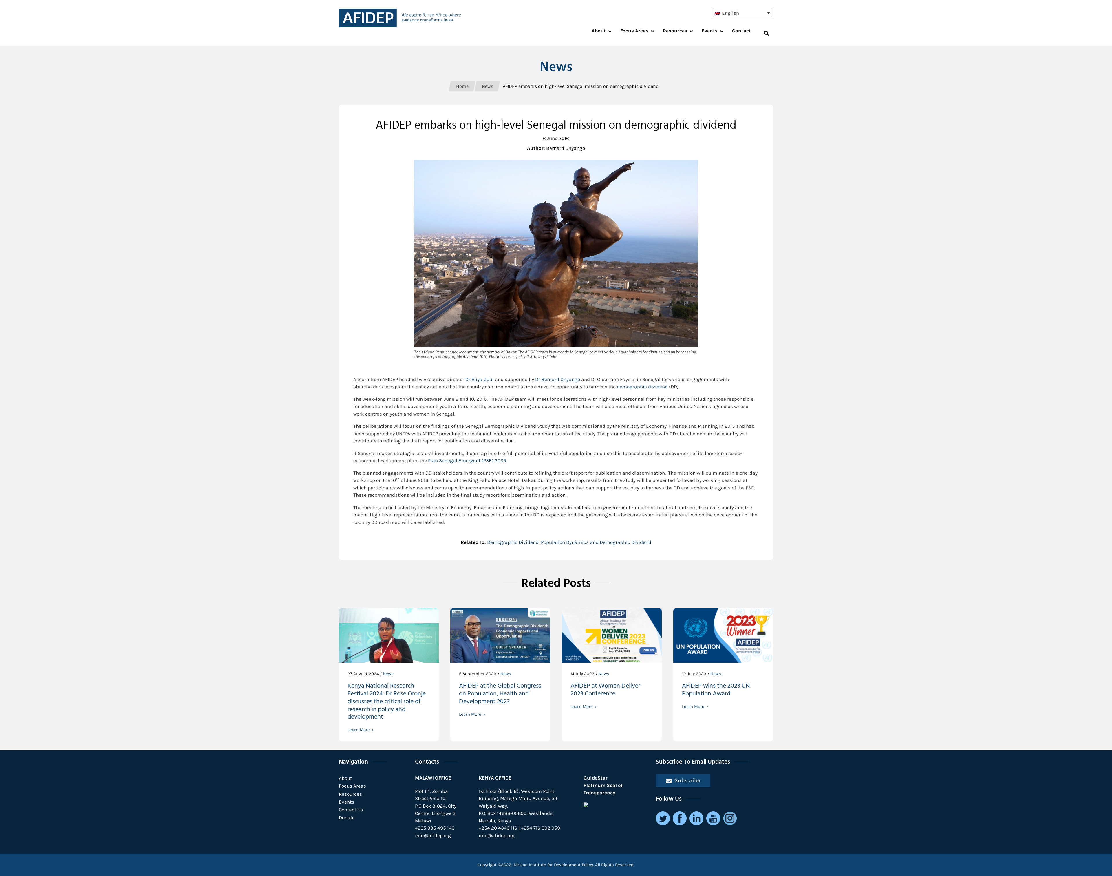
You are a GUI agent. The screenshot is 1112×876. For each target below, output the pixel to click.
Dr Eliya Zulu (479, 379)
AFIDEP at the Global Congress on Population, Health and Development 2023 (500, 694)
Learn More (359, 729)
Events (346, 802)
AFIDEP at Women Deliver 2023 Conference (605, 690)
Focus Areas (352, 786)
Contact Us (351, 810)
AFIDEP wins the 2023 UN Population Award (716, 690)
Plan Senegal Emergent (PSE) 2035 (467, 460)
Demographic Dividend (513, 542)
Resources (350, 794)
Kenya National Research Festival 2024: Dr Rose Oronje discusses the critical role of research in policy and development (387, 702)
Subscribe (687, 780)
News (388, 673)
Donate (347, 817)
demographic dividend (642, 386)
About (345, 778)
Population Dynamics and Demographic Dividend (596, 542)
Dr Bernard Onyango (557, 379)
